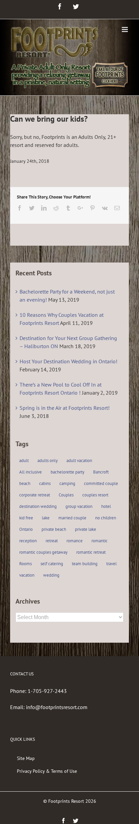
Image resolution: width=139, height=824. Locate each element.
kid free (26, 518)
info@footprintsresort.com (56, 707)
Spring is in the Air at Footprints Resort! (65, 407)
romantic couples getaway (43, 552)
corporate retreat (34, 495)
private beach (53, 529)
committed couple (101, 483)
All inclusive (30, 472)
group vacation (78, 506)
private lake (85, 529)
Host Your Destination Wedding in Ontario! (68, 361)
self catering (51, 564)
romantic (99, 541)
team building (85, 564)
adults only (47, 460)
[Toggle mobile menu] (125, 29)
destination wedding (38, 506)
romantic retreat (91, 552)
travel (111, 564)
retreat (52, 541)
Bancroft (101, 472)
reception (28, 541)
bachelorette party (67, 472)
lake (46, 518)
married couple (72, 518)
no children (105, 518)
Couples (66, 495)
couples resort (95, 495)
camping (67, 483)
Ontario (26, 529)
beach (24, 483)
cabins (45, 483)
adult (24, 460)
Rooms (25, 564)
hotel (106, 506)
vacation (26, 575)
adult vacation (79, 460)
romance (74, 541)
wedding (51, 575)
